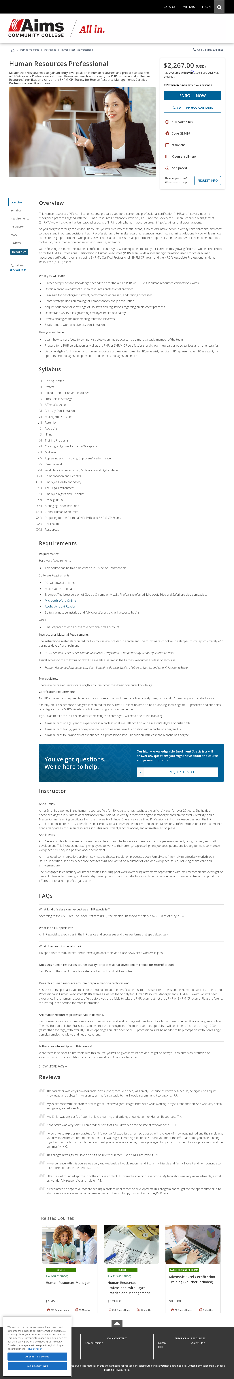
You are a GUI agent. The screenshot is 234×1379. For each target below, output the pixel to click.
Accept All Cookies (37, 1356)
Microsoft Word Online (60, 601)
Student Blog (197, 1342)
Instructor (17, 226)
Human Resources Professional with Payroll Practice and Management (128, 1287)
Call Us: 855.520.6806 (208, 49)
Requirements (20, 218)
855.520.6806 (18, 270)
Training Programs (29, 49)
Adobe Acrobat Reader (60, 606)
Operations (50, 49)
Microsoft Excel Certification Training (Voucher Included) (192, 1279)
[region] (37, 1346)
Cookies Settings (37, 1365)
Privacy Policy (122, 1369)
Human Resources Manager (68, 1282)
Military (162, 1342)
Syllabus (16, 210)
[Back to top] (117, 1337)
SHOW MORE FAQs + (53, 1066)
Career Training (94, 1342)
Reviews (16, 242)
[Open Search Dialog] (219, 6)
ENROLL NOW (192, 95)
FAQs (14, 234)
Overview (16, 202)
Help (160, 1347)
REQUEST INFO (207, 181)
